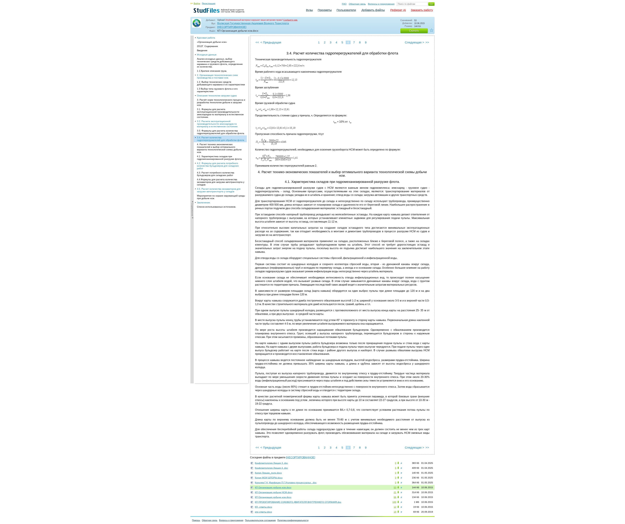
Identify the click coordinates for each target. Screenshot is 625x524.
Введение (202, 50)
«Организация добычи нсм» (212, 42)
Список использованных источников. (216, 206)
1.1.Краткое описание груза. (212, 71)
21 (395, 492)
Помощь (196, 520)
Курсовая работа (206, 37)
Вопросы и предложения (381, 4)
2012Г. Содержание (207, 46)
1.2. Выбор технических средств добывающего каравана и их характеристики (221, 83)
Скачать (414, 30)
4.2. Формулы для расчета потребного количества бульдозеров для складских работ (218, 166)
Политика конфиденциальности (292, 520)
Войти (197, 3)
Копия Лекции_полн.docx (268, 473)
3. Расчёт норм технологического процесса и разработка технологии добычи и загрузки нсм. (221, 102)
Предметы (325, 10)
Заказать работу (422, 10)
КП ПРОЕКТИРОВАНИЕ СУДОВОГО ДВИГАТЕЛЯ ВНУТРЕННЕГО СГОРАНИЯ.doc (298, 502)
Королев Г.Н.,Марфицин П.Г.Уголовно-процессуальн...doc (286, 482)
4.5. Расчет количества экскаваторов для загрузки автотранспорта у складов (219, 190)
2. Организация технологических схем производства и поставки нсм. (217, 76)
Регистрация (208, 3)
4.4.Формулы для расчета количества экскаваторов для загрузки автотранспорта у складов (220, 182)
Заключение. (204, 202)
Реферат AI (398, 10)
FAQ (344, 4)
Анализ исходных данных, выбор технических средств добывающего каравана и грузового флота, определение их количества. (220, 63)
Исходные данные (206, 54)
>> (427, 42)
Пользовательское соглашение (260, 520)
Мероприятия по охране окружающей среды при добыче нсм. (221, 197)
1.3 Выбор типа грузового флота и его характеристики (217, 90)
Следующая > (414, 42)
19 (395, 512)
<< (257, 42)
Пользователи (346, 10)
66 (395, 497)
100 (394, 502)
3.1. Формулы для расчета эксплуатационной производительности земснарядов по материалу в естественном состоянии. (220, 113)
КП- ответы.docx (263, 507)
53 (395, 487)
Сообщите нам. (290, 20)
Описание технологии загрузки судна (217, 95)
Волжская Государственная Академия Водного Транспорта (253, 23)
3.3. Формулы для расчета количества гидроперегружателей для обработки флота (220, 132)
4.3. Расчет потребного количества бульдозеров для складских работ (215, 174)
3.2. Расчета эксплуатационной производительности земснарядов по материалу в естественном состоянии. (217, 124)
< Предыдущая (270, 42)
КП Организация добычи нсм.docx (273, 487)
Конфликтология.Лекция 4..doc (271, 468)
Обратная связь (357, 4)
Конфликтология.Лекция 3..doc (271, 463)
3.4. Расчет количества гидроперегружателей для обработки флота (220, 138)
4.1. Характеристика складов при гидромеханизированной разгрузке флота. (219, 157)
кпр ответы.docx (263, 512)
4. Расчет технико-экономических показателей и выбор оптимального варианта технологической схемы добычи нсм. (219, 148)
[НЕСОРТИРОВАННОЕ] (231, 27)
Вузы (309, 10)
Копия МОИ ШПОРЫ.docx (269, 477)
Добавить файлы (373, 10)
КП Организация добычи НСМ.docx (273, 492)
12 (395, 507)
